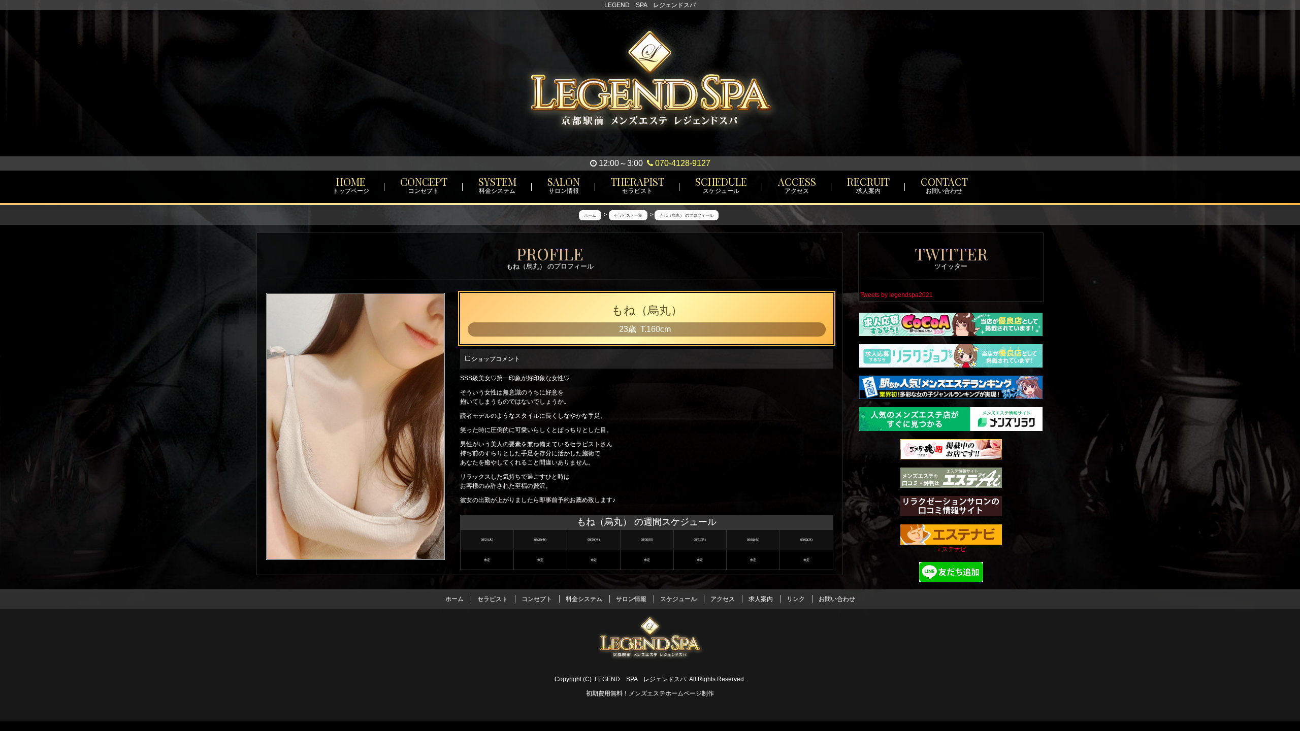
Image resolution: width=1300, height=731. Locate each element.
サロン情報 (631, 599)
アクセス (722, 599)
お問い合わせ (837, 599)
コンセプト (537, 599)
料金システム (584, 599)
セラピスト (492, 599)
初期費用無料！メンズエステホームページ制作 (650, 693)
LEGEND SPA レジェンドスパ (640, 679)
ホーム (454, 599)
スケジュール (678, 599)
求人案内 (761, 599)
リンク (796, 599)
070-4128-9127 (681, 163)
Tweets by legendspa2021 (896, 294)
